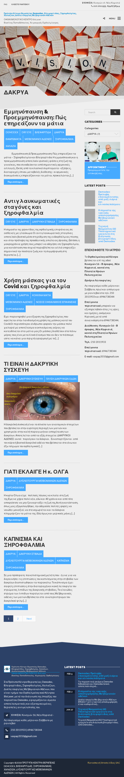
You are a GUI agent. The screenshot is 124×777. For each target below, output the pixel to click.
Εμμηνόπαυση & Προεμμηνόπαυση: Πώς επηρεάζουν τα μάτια (35, 117)
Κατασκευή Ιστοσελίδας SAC (104, 762)
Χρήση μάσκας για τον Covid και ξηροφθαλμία (37, 283)
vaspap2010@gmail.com (24, 736)
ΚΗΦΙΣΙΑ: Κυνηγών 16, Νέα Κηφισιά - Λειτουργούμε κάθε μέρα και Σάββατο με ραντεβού (29, 718)
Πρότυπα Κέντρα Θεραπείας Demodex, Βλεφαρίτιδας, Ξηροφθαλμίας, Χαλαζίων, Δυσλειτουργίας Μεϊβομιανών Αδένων (40, 14)
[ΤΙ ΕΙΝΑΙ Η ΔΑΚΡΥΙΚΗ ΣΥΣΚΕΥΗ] (42, 401)
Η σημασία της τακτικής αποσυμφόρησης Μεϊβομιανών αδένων (108, 215)
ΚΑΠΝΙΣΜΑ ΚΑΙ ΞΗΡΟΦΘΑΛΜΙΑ (24, 542)
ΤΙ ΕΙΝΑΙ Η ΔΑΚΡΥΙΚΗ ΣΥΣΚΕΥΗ (31, 367)
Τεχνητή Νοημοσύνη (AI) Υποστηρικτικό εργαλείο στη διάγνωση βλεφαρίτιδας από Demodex (107, 233)
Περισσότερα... (16, 182)
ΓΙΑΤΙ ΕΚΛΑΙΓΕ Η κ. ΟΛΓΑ (36, 472)
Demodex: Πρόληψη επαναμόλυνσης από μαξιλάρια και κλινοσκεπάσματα (109, 198)
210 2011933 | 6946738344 (26, 729)
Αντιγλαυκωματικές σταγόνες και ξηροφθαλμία (32, 207)
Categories (91, 128)
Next (29, 618)
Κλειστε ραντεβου (20, 4)
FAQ (5, 4)
